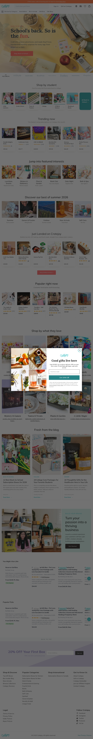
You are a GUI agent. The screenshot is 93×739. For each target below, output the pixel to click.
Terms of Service (53, 385)
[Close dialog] (79, 350)
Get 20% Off (64, 378)
